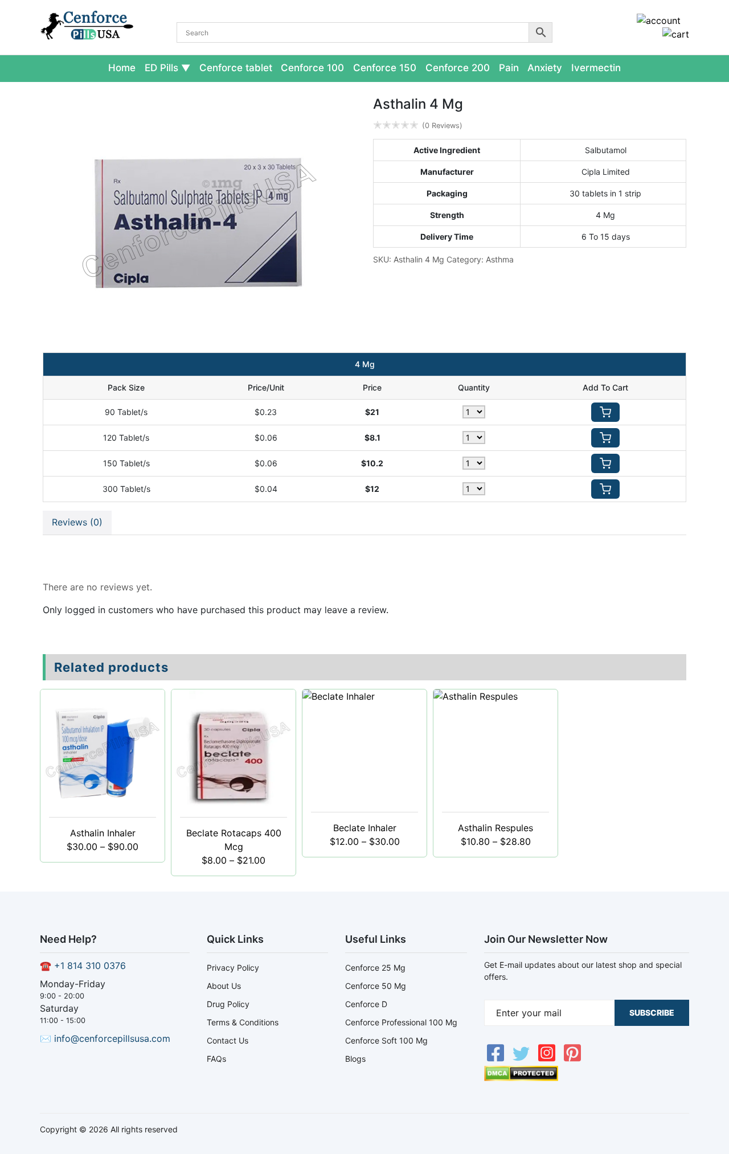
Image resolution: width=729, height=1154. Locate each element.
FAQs (216, 1058)
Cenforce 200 (457, 67)
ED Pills (161, 67)
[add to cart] (605, 412)
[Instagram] (548, 1059)
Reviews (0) (77, 522)
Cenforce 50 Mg (375, 986)
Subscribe (651, 1012)
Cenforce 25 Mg (375, 967)
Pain (509, 67)
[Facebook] (497, 1059)
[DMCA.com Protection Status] (521, 1077)
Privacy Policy (233, 967)
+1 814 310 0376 (90, 965)
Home (122, 67)
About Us (224, 986)
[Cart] (675, 34)
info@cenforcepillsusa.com (112, 1038)
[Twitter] (523, 1059)
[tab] (77, 523)
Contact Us (227, 1040)
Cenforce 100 (312, 67)
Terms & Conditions (243, 1022)
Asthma (500, 259)
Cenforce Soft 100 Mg (386, 1040)
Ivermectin (596, 67)
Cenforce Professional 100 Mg (401, 1022)
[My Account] (659, 20)
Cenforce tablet (235, 67)
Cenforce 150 (384, 67)
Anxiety (544, 67)
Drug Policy (228, 1004)
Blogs (355, 1058)
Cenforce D (366, 1004)
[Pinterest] (572, 1059)
